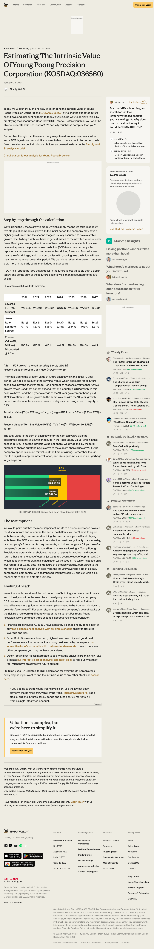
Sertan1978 (117, 459)
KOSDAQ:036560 (51, 113)
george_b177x (118, 609)
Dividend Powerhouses (89, 849)
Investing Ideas (110, 851)
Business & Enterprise (138, 893)
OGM (115, 592)
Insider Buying (85, 855)
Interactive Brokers (75, 692)
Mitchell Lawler (119, 277)
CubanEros (117, 527)
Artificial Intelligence (88, 871)
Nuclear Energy (85, 860)
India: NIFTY (59, 857)
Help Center (133, 876)
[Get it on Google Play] (33, 856)
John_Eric (117, 398)
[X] (10, 846)
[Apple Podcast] (25, 846)
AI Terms (125, 942)
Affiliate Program (136, 887)
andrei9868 (117, 479)
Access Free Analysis (21, 750)
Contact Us (133, 863)
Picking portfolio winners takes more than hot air (127, 251)
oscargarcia (117, 507)
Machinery (24, 48)
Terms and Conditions (90, 942)
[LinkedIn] (6, 846)
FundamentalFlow (120, 378)
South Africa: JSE (61, 868)
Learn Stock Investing (138, 882)
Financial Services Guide (65, 942)
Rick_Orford (118, 358)
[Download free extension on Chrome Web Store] (19, 864)
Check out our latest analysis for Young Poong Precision (37, 155)
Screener (107, 846)
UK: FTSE (57, 846)
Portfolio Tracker (111, 840)
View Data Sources (13, 902)
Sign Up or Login (143, 5)
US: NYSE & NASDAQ (63, 840)
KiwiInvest (117, 547)
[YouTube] (15, 846)
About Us (132, 851)
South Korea (9, 48)
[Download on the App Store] (13, 856)
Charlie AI (132, 899)
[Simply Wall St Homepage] (6, 5)
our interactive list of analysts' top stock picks (44, 659)
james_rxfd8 (118, 575)
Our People (133, 857)
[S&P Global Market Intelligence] (13, 880)
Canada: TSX (59, 863)
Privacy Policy (111, 942)
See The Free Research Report (126, 229)
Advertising (133, 846)
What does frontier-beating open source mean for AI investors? (125, 288)
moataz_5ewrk (119, 442)
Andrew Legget (119, 259)
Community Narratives (113, 857)
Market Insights (110, 863)
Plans (130, 840)
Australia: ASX (60, 851)
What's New (108, 868)
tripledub (117, 418)
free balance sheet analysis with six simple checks (41, 629)
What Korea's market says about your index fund (128, 269)
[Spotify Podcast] (20, 846)
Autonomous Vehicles (88, 866)
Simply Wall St (17, 89)
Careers (132, 868)
